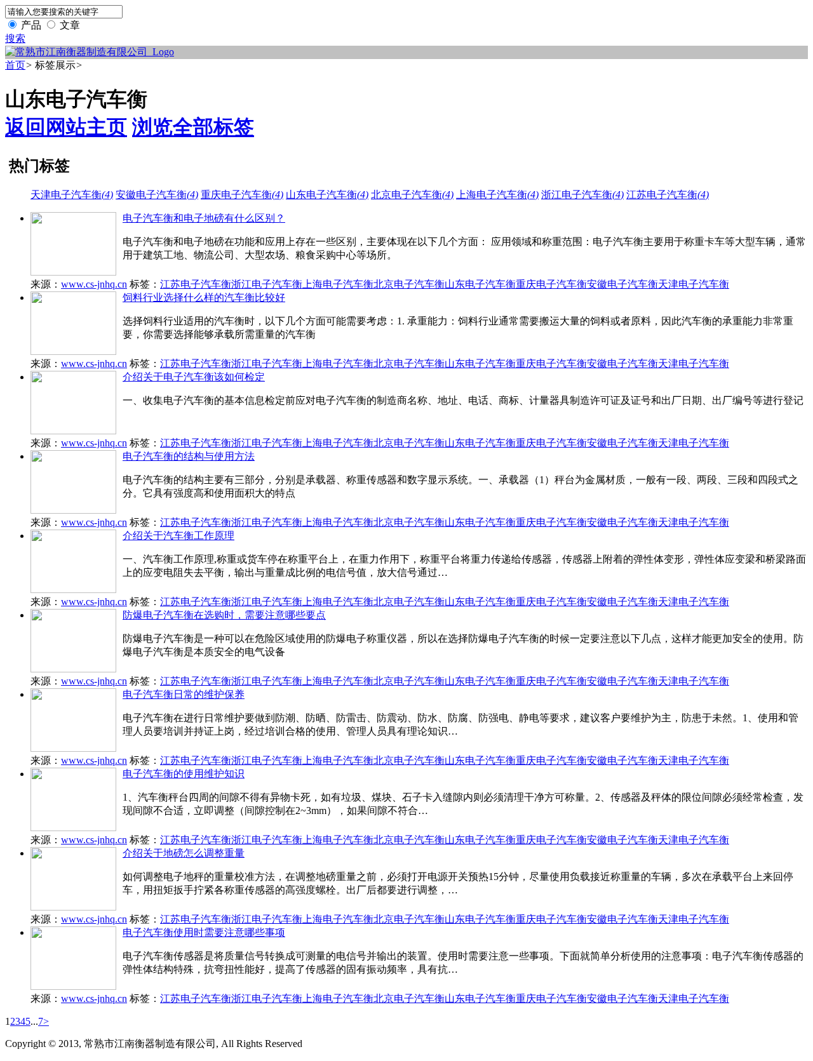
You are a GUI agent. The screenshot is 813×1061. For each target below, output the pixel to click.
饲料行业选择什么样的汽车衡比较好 (204, 297)
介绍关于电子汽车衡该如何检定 (194, 376)
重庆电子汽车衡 (242, 194)
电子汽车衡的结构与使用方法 (189, 456)
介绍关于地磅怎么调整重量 (184, 853)
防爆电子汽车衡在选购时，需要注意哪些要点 (224, 615)
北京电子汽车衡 (412, 194)
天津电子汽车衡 (71, 194)
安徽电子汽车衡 (157, 194)
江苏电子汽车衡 (667, 194)
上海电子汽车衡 (497, 194)
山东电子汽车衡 (327, 194)
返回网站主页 (66, 127)
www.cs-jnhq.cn (94, 284)
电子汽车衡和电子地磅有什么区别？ (204, 218)
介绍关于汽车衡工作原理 (178, 535)
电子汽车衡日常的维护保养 (184, 694)
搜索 (15, 38)
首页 (15, 65)
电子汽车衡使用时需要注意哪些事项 (204, 932)
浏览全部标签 (193, 127)
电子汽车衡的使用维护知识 (184, 773)
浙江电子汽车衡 (582, 194)
